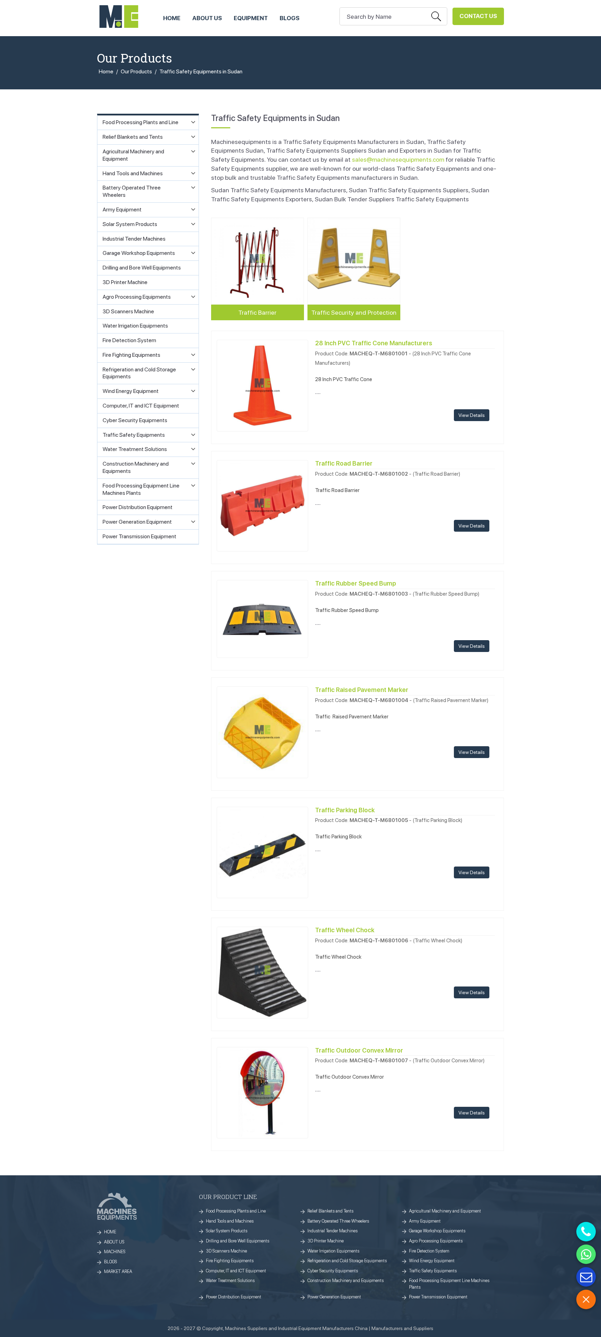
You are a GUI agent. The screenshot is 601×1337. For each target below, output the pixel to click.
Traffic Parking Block (345, 810)
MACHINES (115, 1251)
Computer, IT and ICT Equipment (236, 1270)
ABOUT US (207, 18)
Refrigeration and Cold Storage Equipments (347, 1260)
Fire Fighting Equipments (230, 1260)
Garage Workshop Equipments (437, 1230)
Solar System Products (226, 1230)
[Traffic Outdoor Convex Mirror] (262, 1092)
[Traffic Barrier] (257, 261)
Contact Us (478, 16)
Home (106, 71)
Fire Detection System (429, 1251)
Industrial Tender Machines (332, 1230)
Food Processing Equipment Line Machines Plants (449, 1284)
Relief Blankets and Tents (330, 1211)
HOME (172, 18)
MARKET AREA (118, 1271)
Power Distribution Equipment (233, 1296)
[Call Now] (586, 1231)
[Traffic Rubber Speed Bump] (262, 618)
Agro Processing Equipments (436, 1240)
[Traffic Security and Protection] (353, 261)
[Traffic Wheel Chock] (262, 971)
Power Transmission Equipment (438, 1296)
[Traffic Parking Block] (262, 851)
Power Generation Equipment (334, 1296)
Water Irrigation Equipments (333, 1251)
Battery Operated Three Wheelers (338, 1221)
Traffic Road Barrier (343, 463)
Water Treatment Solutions (230, 1280)
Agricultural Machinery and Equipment (445, 1211)
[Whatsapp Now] (586, 1254)
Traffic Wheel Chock (344, 930)
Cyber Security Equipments (332, 1270)
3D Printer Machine (325, 1240)
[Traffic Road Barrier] (262, 505)
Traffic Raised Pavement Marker (361, 689)
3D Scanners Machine (226, 1251)
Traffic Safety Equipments (433, 1270)
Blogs (289, 18)
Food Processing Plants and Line (236, 1211)
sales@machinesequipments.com (398, 159)
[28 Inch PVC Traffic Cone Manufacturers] (262, 385)
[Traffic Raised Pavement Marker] (262, 731)
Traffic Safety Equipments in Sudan (200, 71)
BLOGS (110, 1261)
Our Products (136, 71)
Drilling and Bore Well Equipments (237, 1240)
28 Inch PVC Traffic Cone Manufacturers (373, 343)
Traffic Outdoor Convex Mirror (359, 1050)
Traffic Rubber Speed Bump (355, 583)
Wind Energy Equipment (432, 1260)
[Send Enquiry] (586, 1277)
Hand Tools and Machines (230, 1221)
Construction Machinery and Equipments (345, 1280)
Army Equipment (425, 1221)
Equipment (251, 18)
